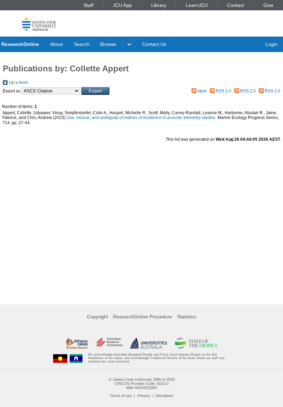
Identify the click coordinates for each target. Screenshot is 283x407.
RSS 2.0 (248, 91)
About (56, 44)
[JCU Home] (39, 23)
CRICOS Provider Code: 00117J (142, 383)
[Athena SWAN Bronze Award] (76, 343)
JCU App (122, 5)
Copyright (97, 316)
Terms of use (121, 396)
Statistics (186, 316)
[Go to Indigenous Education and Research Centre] (60, 358)
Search (81, 44)
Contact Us (154, 44)
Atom (202, 91)
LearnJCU (197, 5)
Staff (89, 5)
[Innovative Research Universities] (108, 343)
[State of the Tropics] (196, 343)
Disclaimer (164, 396)
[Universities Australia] (148, 343)
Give (268, 5)
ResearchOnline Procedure (142, 316)
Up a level (18, 82)
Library (158, 5)
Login (271, 44)
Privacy (143, 396)
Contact (235, 5)
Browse (108, 44)
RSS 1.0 (223, 91)
